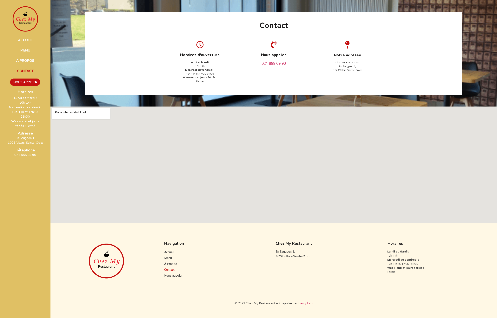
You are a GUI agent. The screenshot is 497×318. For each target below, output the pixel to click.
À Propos (25, 60)
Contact (25, 71)
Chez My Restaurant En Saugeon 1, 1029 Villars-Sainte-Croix (347, 66)
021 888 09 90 (25, 155)
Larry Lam (305, 303)
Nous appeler (25, 82)
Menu (25, 50)
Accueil (25, 40)
